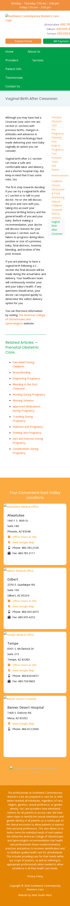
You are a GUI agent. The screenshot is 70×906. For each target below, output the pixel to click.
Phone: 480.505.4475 (25, 611)
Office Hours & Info (24, 537)
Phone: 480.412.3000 (25, 729)
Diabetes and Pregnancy (28, 426)
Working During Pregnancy (29, 394)
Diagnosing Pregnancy (26, 378)
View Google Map (23, 542)
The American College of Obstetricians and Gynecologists (25, 319)
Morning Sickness (23, 400)
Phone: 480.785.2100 (25, 547)
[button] (35, 86)
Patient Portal (23, 41)
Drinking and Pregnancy (27, 432)
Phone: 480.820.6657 (25, 676)
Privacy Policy (35, 876)
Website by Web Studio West (35, 895)
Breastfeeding (21, 372)
